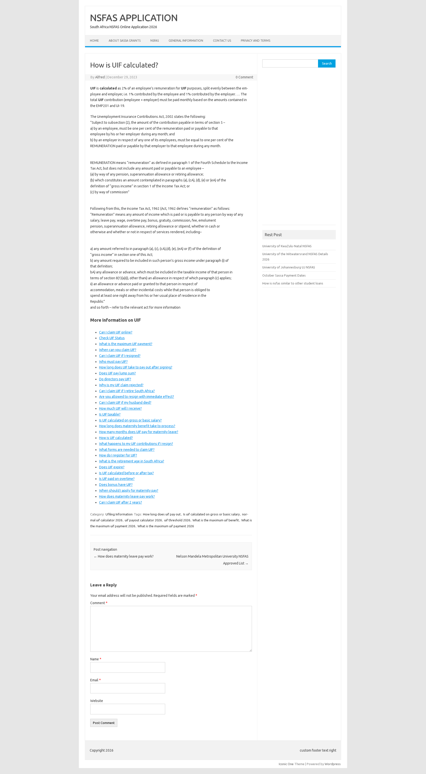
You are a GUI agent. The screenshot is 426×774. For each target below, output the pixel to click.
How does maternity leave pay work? (127, 496)
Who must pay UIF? (113, 362)
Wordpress (333, 764)
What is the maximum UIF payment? (125, 344)
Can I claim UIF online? (115, 332)
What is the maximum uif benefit (216, 520)
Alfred (100, 77)
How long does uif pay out (162, 514)
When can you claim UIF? (117, 350)
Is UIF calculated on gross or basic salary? (130, 420)
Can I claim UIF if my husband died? (125, 403)
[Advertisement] (299, 148)
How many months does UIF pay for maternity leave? (138, 432)
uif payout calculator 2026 (143, 520)
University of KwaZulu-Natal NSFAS (287, 246)
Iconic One (286, 764)
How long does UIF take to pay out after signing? (135, 367)
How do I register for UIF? (118, 455)
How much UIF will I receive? (120, 408)
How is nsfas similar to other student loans (292, 283)
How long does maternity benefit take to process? (137, 426)
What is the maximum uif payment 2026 (166, 526)
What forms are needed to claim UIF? (127, 450)
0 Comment (244, 77)
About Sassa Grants (125, 40)
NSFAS (154, 40)
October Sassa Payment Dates (284, 275)
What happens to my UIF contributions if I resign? (136, 444)
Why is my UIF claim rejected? (121, 385)
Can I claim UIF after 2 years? (120, 502)
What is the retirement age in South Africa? (131, 461)
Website (96, 701)
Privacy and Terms (255, 40)
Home (94, 40)
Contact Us (222, 40)
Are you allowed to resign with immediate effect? (136, 397)
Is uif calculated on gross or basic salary (211, 514)
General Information (186, 40)
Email (95, 680)
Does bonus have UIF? (116, 485)
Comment (98, 603)
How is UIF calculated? (116, 438)
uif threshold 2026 (177, 520)
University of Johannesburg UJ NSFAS (288, 267)
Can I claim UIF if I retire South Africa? (127, 391)
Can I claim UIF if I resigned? (120, 356)
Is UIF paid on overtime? (117, 479)
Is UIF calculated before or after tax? (126, 473)
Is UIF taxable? (110, 414)
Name (95, 659)
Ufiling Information (119, 514)
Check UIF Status (112, 338)
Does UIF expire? (111, 467)
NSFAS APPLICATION (134, 17)
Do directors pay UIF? (115, 379)
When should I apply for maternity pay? (128, 491)
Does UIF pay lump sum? (117, 373)
